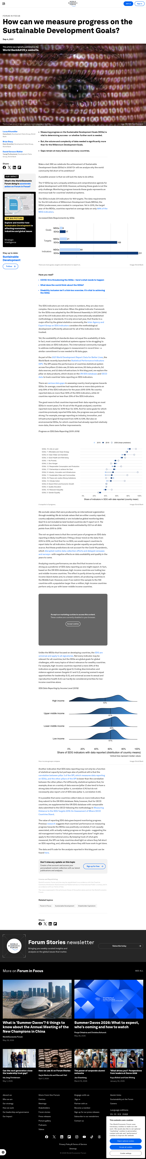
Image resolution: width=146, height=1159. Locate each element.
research (51, 823)
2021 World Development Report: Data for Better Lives (77, 357)
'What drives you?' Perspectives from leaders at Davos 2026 (126, 1071)
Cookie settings (125, 1153)
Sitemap (73, 1149)
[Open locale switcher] (3, 1152)
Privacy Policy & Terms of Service (73, 1144)
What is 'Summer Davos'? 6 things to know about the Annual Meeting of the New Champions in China (36, 1027)
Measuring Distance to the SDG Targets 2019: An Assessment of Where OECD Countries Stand (71, 811)
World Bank (10, 50)
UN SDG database (88, 374)
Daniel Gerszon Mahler (13, 152)
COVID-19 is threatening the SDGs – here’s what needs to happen (72, 280)
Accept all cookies (125, 1147)
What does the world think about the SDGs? (62, 285)
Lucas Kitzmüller (10, 131)
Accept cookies (73, 624)
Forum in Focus (11, 16)
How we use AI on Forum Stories (54, 1070)
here (47, 852)
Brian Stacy (8, 142)
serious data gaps (56, 383)
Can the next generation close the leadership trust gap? (18, 1071)
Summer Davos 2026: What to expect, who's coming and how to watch (106, 1024)
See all (139, 971)
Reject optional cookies (125, 1141)
